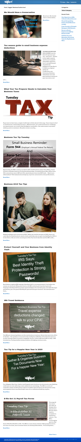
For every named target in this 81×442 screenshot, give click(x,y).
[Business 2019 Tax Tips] (29, 209)
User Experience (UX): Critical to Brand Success (69, 18)
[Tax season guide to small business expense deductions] (22, 63)
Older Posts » (53, 434)
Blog (68, 2)
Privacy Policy (70, 439)
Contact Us (73, 2)
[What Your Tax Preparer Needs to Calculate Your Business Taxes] (29, 107)
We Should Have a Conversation (19, 12)
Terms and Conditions (62, 439)
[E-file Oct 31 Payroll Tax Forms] (25, 411)
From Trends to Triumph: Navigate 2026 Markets (69, 27)
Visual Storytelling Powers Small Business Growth (68, 22)
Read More (46, 20)
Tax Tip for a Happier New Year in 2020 (23, 349)
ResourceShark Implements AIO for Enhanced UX (67, 31)
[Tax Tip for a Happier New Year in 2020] (29, 367)
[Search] (61, 2)
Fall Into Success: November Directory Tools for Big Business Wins (68, 38)
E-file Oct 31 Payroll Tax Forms (19, 399)
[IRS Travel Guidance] (29, 318)
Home (63, 2)
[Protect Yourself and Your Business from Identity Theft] (29, 267)
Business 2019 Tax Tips (15, 184)
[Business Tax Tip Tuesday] (29, 153)
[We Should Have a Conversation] (22, 26)
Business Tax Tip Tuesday (16, 137)
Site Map (75, 439)
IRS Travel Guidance (14, 300)
